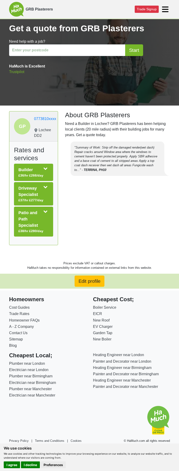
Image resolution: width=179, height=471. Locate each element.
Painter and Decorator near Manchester (125, 387)
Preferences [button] (53, 465)
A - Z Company (21, 327)
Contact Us (18, 333)
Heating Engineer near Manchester (122, 380)
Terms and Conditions (49, 441)
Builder (30, 172)
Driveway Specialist (30, 194)
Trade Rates (19, 314)
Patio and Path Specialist (30, 221)
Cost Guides (19, 307)
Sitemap (16, 339)
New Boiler (102, 339)
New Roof (101, 320)
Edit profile (89, 281)
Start (134, 50)
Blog (13, 345)
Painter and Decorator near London (122, 361)
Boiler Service (104, 307)
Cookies (76, 441)
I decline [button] (30, 465)
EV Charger (103, 327)
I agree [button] (12, 465)
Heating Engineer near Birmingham (122, 368)
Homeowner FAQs (24, 320)
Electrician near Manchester (32, 395)
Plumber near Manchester (30, 389)
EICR (97, 314)
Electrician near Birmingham (32, 383)
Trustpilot (16, 72)
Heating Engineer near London (118, 355)
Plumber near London (27, 363)
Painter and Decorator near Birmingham (126, 374)
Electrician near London (28, 370)
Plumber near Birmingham (30, 376)
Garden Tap (102, 333)
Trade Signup (147, 9)
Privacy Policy (19, 441)
